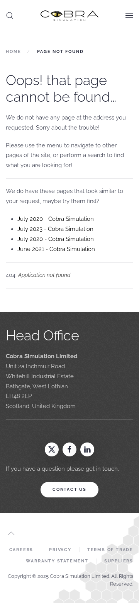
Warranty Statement (57, 561)
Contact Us (69, 489)
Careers (21, 549)
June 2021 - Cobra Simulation (56, 249)
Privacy (60, 549)
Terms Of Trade (110, 549)
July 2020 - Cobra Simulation (55, 218)
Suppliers (118, 561)
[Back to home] (69, 15)
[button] (10, 15)
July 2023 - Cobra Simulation (55, 228)
